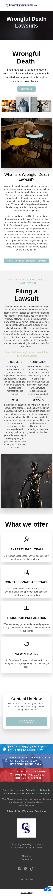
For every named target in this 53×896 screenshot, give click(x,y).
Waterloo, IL (44, 793)
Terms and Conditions (34, 811)
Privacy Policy (14, 811)
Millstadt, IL (13, 793)
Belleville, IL (32, 790)
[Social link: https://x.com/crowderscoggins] (27, 869)
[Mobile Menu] (45, 5)
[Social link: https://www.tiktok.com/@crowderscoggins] (33, 869)
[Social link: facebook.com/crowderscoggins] (20, 869)
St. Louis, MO (28, 793)
